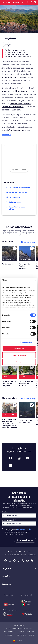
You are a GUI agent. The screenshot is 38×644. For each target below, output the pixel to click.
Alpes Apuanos (22, 91)
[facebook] (10, 458)
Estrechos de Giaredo (20, 103)
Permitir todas (19, 348)
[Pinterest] (23, 561)
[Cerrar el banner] (35, 280)
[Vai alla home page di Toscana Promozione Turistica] (28, 614)
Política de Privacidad (24, 529)
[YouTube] (27, 561)
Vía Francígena (16, 130)
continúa (6, 135)
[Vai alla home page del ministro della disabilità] (26, 601)
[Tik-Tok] (19, 561)
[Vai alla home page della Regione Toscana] (9, 604)
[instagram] (19, 458)
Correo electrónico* (9, 520)
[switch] (33, 321)
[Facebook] (5, 561)
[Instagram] (14, 561)
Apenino (6, 91)
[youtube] (27, 458)
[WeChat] (32, 561)
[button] (19, 568)
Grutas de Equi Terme (12, 107)
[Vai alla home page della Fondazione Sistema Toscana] (10, 614)
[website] (10, 465)
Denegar (19, 362)
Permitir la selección (19, 355)
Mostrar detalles (26, 342)
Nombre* (5, 512)
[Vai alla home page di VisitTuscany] (15, 2)
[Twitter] (10, 561)
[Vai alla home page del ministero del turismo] (26, 604)
